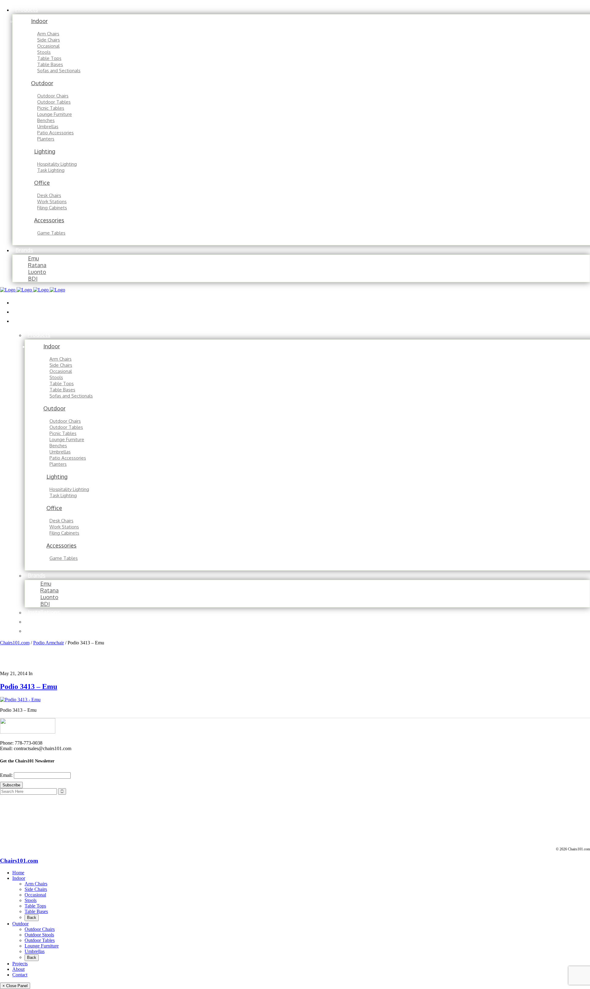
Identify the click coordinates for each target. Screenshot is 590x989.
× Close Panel (15, 985)
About (18, 969)
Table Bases (36, 911)
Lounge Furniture (42, 945)
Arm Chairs (36, 883)
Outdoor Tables (40, 940)
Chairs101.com (15, 642)
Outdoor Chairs (40, 929)
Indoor (18, 878)
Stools (31, 900)
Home (18, 872)
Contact (19, 974)
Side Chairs (36, 889)
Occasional (35, 894)
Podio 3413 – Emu (28, 686)
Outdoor (20, 923)
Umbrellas (35, 951)
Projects (20, 963)
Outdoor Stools (39, 934)
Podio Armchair (48, 642)
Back (31, 917)
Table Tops (35, 905)
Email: (7, 775)
